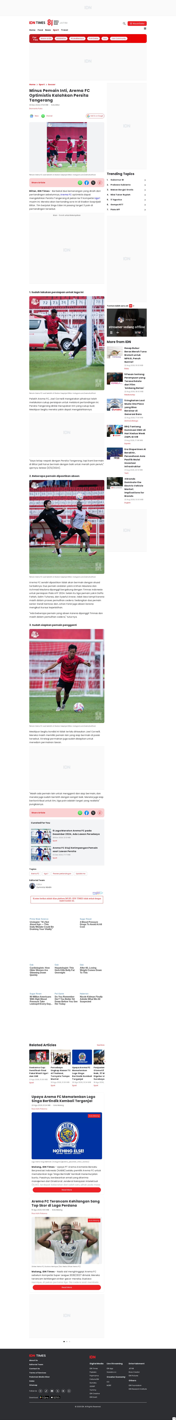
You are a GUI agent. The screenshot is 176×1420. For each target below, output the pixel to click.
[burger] (145, 28)
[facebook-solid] (86, 183)
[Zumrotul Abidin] (32, 886)
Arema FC (66, 194)
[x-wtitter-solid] (93, 183)
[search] (124, 23)
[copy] (100, 182)
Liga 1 (97, 198)
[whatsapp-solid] (80, 183)
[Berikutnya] (105, 1027)
